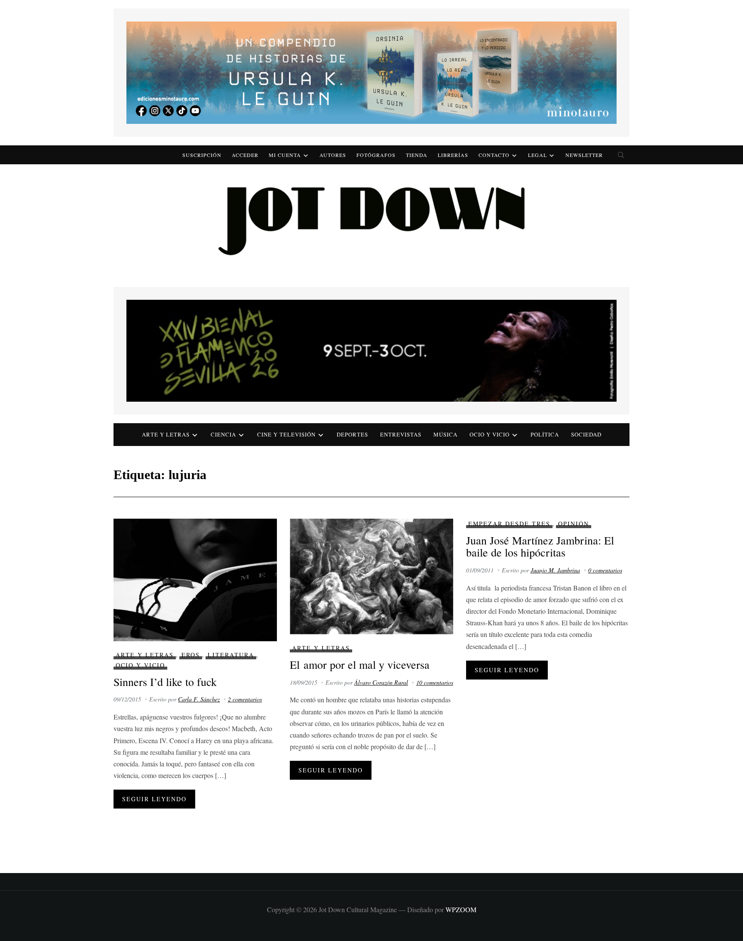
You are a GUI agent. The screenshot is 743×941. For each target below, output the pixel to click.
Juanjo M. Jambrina (555, 570)
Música (445, 434)
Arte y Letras (145, 655)
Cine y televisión (286, 434)
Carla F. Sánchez (199, 699)
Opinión (573, 524)
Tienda (416, 154)
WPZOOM (460, 909)
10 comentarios (434, 682)
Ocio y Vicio (490, 434)
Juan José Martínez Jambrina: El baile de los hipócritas (540, 546)
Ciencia (223, 434)
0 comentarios (605, 570)
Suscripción (201, 154)
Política (545, 434)
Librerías (453, 154)
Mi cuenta (285, 154)
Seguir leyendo (154, 799)
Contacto (494, 154)
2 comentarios (245, 699)
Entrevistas (400, 434)
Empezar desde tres (509, 524)
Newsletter (584, 154)
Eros (190, 655)
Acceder (245, 154)
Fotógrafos (376, 154)
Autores (332, 154)
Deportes (352, 434)
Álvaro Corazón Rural (381, 682)
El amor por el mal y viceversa (360, 664)
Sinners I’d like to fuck (165, 681)
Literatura (231, 655)
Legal (537, 154)
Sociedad (586, 434)
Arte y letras (166, 434)
